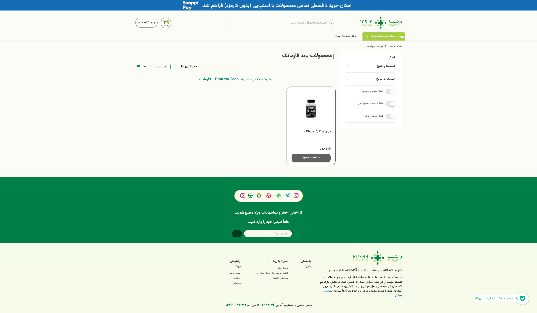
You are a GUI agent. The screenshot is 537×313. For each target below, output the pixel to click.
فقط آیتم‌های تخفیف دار (370, 103)
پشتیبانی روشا (235, 264)
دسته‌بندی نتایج (386, 66)
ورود (152, 22)
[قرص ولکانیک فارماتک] (311, 109)
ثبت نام (142, 22)
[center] (330, 23)
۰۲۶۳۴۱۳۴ (267, 305)
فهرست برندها (374, 46)
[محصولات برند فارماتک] (359, 258)
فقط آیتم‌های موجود (372, 91)
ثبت (237, 233)
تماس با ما (235, 273)
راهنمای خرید (306, 264)
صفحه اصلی (394, 46)
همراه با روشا (279, 261)
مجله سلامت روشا (346, 36)
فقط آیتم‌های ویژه (374, 116)
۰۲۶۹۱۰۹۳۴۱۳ (234, 305)
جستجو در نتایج (385, 79)
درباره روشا (283, 268)
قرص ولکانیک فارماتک (317, 131)
